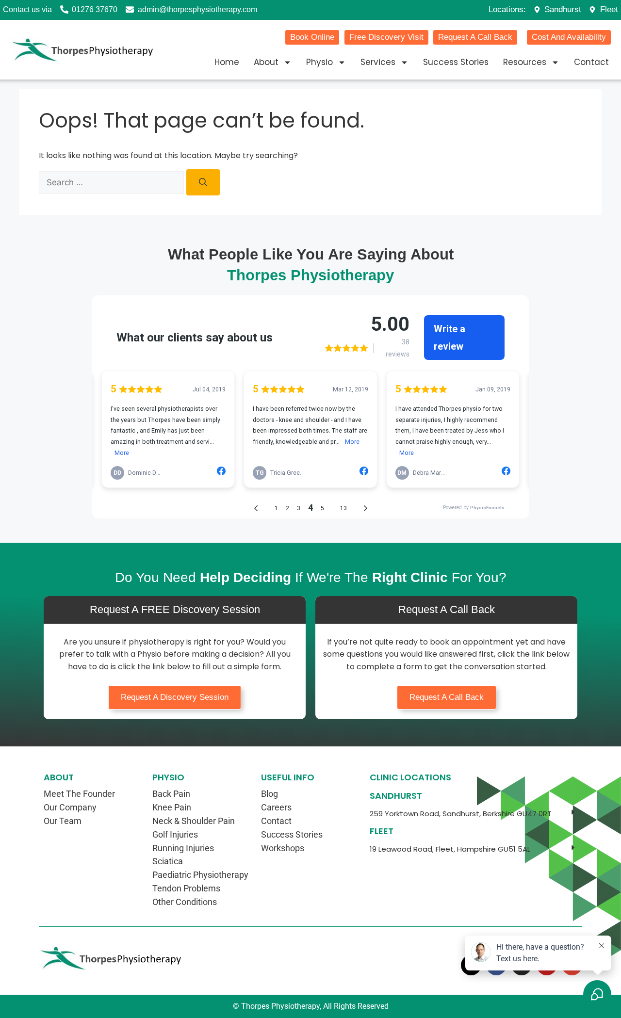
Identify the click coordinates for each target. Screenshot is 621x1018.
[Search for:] (112, 182)
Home (226, 62)
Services (377, 62)
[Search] (203, 182)
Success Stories (456, 62)
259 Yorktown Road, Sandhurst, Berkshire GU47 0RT (461, 813)
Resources (524, 62)
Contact (591, 62)
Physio (319, 62)
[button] (473, 814)
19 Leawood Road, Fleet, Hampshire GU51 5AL (450, 849)
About (266, 62)
